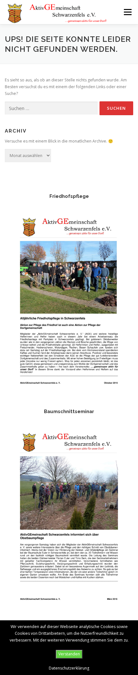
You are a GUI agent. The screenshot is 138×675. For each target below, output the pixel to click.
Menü (127, 12)
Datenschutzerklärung (69, 668)
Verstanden (69, 654)
